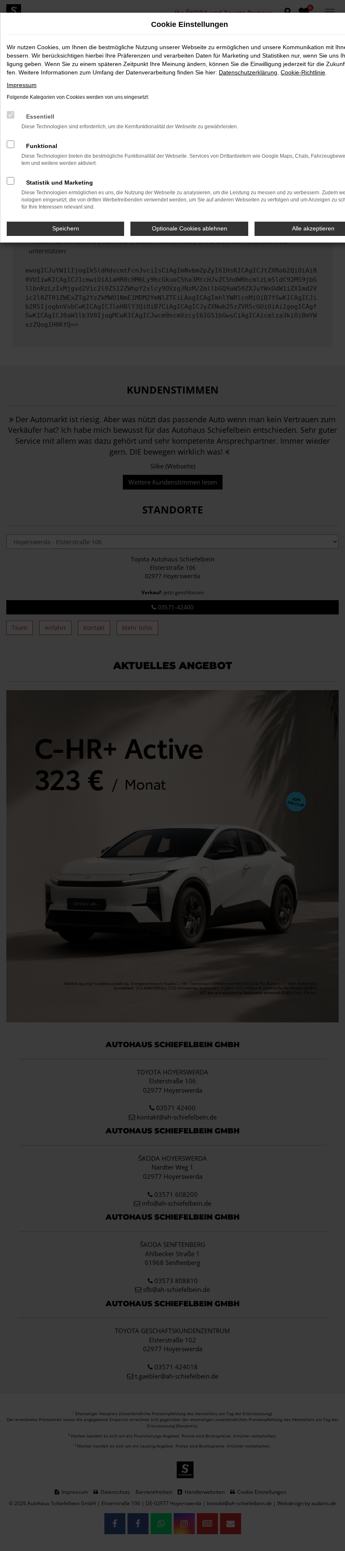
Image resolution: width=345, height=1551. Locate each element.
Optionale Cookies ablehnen (189, 228)
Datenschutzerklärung (248, 72)
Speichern (65, 228)
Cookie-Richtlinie (303, 72)
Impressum (22, 85)
